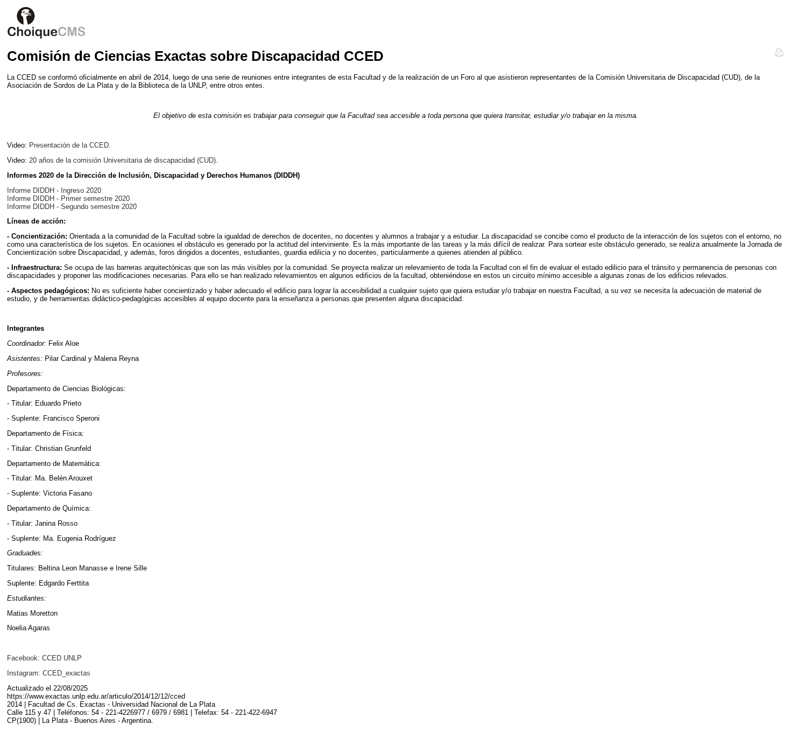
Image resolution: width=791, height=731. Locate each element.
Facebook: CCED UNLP (44, 658)
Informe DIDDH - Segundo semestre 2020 (72, 207)
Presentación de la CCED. (70, 145)
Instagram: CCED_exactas (48, 673)
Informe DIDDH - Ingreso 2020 (54, 190)
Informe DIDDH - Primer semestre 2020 (68, 198)
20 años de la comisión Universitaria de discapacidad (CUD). (123, 160)
